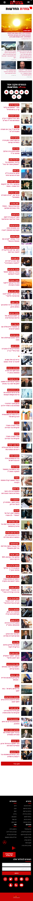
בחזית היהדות (27, 819)
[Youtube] (21, 885)
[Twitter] (11, 879)
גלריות (14, 814)
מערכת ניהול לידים (11, 832)
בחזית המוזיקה (27, 822)
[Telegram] (21, 879)
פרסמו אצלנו (27, 840)
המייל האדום (27, 837)
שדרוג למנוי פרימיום (26, 834)
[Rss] (16, 885)
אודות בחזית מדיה (26, 845)
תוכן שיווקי (13, 822)
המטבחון (14, 817)
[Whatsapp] (27, 879)
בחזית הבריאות (27, 811)
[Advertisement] (16, 782)
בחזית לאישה (27, 817)
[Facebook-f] (16, 879)
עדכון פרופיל (28, 829)
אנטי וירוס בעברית (11, 834)
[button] (28, 2)
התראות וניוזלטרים (26, 832)
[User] (11, 885)
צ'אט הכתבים (27, 806)
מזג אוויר (14, 819)
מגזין (15, 808)
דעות (15, 811)
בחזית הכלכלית (27, 814)
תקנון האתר (28, 843)
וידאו (15, 806)
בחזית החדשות (27, 808)
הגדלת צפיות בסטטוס (10, 837)
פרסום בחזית (13, 829)
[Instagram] (5, 879)
